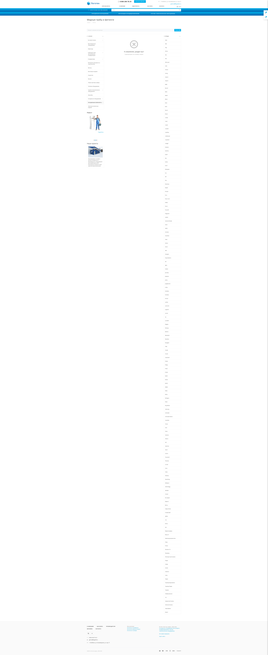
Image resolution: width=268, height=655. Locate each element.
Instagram (88, 633)
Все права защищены (164, 633)
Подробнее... (101, 132)
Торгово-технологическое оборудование (167, 630)
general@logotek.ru (176, 4)
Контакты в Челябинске (132, 627)
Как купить (100, 626)
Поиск (177, 30)
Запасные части (92, 113)
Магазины (89, 628)
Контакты (98, 628)
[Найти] (179, 10)
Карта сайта (162, 636)
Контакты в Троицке (132, 630)
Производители (110, 626)
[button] (94, 140)
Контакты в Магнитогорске (133, 629)
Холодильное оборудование (166, 628)
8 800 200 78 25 (125, 1)
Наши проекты (92, 143)
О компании (90, 626)
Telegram (92, 633)
